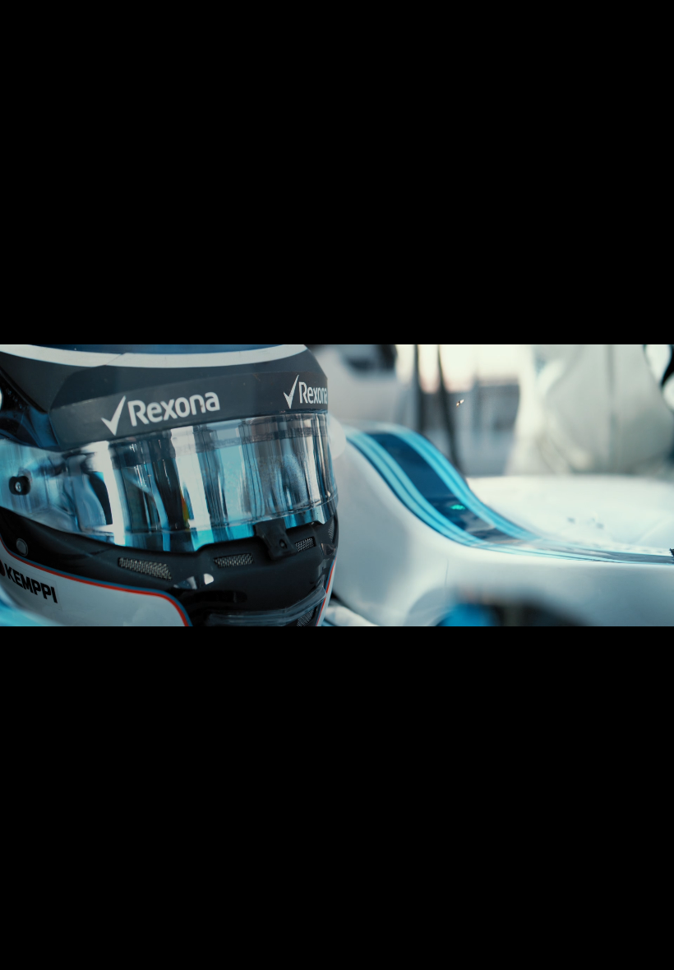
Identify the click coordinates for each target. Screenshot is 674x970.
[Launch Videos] (342, 925)
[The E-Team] (39, 925)
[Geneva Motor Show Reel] (355, 925)
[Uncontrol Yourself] (184, 925)
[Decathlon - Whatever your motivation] (145, 925)
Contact (623, 32)
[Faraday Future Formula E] (250, 925)
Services (550, 32)
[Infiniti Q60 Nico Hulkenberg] (223, 925)
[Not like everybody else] (381, 925)
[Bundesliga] (158, 925)
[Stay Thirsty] (237, 925)
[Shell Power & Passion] (447, 925)
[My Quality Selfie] (131, 925)
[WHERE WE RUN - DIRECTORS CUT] (105, 925)
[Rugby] (289, 925)
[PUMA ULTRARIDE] (52, 925)
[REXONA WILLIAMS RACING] (210, 925)
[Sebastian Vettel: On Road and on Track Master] (434, 925)
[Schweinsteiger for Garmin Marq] (92, 925)
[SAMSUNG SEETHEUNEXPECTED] (66, 925)
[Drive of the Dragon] (276, 925)
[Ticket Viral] (302, 925)
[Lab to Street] (408, 925)
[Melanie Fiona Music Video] (394, 925)
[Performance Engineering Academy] (329, 925)
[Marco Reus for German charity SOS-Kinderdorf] (79, 925)
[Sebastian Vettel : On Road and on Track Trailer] (368, 925)
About (483, 32)
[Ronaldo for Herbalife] (171, 925)
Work (341, 32)
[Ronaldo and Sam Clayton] (421, 925)
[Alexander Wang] (118, 925)
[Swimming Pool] (197, 925)
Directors (411, 32)
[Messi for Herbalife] (316, 925)
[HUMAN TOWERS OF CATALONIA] (263, 925)
